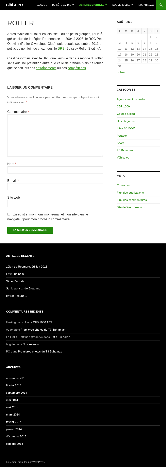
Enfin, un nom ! (16, 273)
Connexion (124, 185)
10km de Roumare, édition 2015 (26, 266)
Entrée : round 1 (16, 295)
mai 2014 (12, 400)
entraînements (46, 68)
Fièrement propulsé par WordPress (25, 462)
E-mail (13, 180)
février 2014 (13, 421)
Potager (122, 135)
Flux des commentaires (132, 199)
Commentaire (18, 112)
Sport (120, 143)
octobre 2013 (14, 443)
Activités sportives (91, 5)
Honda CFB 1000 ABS (38, 322)
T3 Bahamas (125, 150)
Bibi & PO (14, 5)
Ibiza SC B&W (126, 128)
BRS (61, 48)
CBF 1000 (123, 106)
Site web (13, 197)
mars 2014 (13, 414)
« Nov (121, 72)
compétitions (77, 68)
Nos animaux (146, 5)
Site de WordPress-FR (131, 207)
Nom (11, 164)
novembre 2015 (16, 378)
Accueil (42, 5)
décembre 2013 (16, 436)
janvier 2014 (14, 429)
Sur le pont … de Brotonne (23, 288)
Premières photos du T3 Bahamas (43, 329)
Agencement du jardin (131, 99)
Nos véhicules (121, 5)
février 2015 (13, 385)
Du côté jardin (61, 5)
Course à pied (126, 113)
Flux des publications (130, 192)
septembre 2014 (16, 392)
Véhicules (123, 157)
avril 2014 (12, 407)
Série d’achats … (17, 281)
